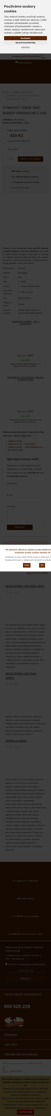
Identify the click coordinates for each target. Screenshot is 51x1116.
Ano (26, 565)
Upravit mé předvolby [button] (25, 42)
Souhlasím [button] (25, 38)
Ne (42, 565)
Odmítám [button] (25, 47)
